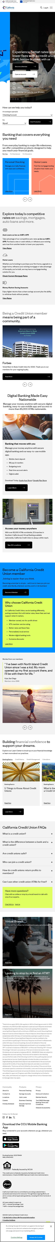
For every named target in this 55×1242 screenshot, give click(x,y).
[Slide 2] (8, 99)
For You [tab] (5, 154)
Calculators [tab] (46, 759)
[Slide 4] (13, 99)
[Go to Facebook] (7, 1117)
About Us (6, 1090)
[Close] (51, 1226)
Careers (5, 1100)
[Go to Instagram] (4, 1117)
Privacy (38, 1090)
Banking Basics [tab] (8, 759)
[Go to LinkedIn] (10, 1117)
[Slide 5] (15, 99)
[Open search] (41, 8)
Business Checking (25, 1100)
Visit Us (17, 904)
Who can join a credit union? (17, 861)
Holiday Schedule (8, 1104)
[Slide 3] (10, 99)
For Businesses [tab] (15, 154)
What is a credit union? (14, 833)
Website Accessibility (43, 1108)
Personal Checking (15, 161)
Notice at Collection (42, 1094)
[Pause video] (52, 99)
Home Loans (40, 161)
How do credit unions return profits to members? (22, 872)
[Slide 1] (5, 99)
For (4, 120)
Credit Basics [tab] (19, 759)
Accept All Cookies (36, 1237)
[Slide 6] (17, 99)
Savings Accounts (25, 1094)
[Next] (30, 199)
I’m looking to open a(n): (10, 112)
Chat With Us (9, 904)
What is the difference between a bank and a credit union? (25, 843)
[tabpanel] (27, 179)
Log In (46, 8)
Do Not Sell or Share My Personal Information (19, 1217)
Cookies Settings (9, 1220)
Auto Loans (23, 1097)
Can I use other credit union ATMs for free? (25, 881)
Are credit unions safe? (15, 853)
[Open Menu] (51, 7)
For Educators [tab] (27, 154)
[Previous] (25, 199)
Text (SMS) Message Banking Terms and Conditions (42, 1102)
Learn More (9, 644)
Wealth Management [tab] (33, 759)
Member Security (41, 1097)
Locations (6, 1097)
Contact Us (6, 1094)
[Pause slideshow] (3, 99)
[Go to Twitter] (14, 1117)
